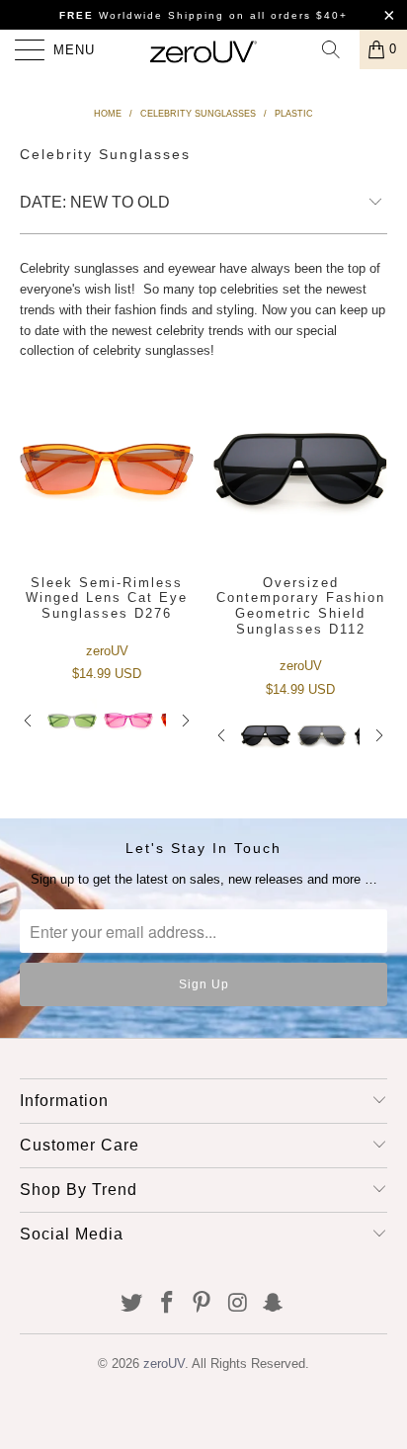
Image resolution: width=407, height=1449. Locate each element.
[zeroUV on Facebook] (167, 1304)
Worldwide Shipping (141, 15)
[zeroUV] (203, 49)
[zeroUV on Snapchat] (273, 1304)
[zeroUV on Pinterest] (202, 1304)
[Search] (338, 49)
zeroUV (164, 1363)
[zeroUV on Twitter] (132, 1304)
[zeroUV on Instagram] (238, 1304)
